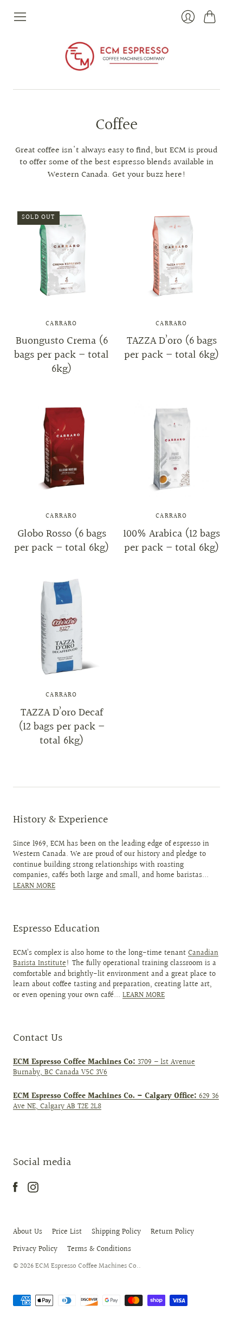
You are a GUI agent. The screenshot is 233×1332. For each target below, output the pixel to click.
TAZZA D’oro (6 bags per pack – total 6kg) (171, 348)
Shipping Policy (116, 1232)
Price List (67, 1232)
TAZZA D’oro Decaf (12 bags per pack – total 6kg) (61, 726)
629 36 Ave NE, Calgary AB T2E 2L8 (116, 1101)
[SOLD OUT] (61, 301)
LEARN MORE (34, 886)
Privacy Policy (35, 1249)
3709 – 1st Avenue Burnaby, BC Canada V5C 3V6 (104, 1067)
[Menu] (20, 16)
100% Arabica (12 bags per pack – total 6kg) (171, 541)
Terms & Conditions (99, 1249)
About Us (27, 1232)
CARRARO (61, 324)
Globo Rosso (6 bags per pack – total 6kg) (61, 541)
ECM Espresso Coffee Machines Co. (87, 1266)
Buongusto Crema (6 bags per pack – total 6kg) (61, 355)
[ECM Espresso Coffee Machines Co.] (116, 56)
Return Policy (172, 1232)
